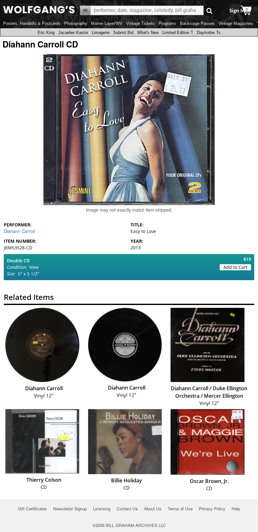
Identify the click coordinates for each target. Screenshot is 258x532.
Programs (167, 23)
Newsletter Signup (70, 508)
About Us (152, 508)
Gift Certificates (32, 508)
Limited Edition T (177, 32)
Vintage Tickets (140, 23)
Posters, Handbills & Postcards (31, 23)
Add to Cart (235, 267)
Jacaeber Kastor (73, 32)
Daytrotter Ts (209, 32)
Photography (75, 23)
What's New (148, 32)
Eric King (46, 32)
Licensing (101, 508)
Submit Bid (123, 32)
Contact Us (127, 508)
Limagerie (100, 32)
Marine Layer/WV (106, 23)
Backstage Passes (197, 23)
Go (209, 10)
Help (236, 508)
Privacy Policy (212, 508)
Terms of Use (180, 508)
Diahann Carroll (19, 231)
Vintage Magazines (235, 23)
